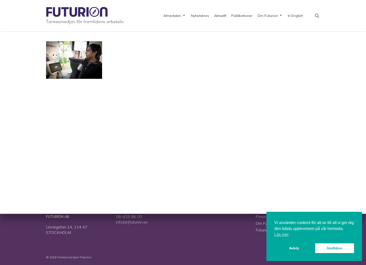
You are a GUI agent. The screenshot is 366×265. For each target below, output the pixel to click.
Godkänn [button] (334, 248)
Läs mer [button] (281, 234)
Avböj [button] (294, 248)
